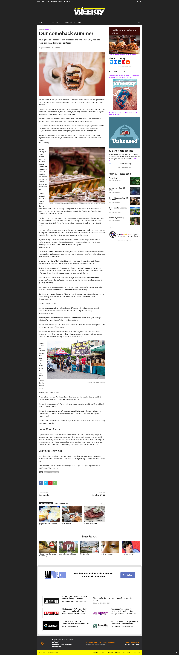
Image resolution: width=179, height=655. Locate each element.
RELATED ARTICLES (46, 503)
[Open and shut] (72, 514)
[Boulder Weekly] (89, 11)
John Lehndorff (47, 47)
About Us (69, 1)
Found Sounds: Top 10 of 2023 (118, 199)
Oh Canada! (84, 554)
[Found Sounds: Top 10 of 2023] (135, 201)
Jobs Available (126, 652)
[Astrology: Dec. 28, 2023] (135, 191)
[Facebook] (134, 1)
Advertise (61, 1)
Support (54, 1)
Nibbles (48, 29)
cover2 (46, 472)
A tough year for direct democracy (47, 555)
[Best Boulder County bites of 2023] (49, 514)
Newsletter (40, 1)
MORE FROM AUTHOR (61, 503)
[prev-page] (102, 503)
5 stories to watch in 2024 (118, 209)
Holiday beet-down (90, 523)
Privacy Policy (136, 652)
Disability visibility (116, 218)
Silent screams (127, 554)
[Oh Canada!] (89, 547)
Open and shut (66, 523)
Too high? (113, 178)
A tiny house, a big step (68, 554)
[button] (139, 22)
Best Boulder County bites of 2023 (48, 523)
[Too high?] (135, 181)
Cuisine (42, 29)
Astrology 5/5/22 (98, 495)
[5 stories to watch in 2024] (135, 211)
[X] (140, 1)
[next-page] (104, 503)
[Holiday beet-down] (94, 514)
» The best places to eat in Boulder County (122, 55)
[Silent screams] (131, 547)
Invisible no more (107, 554)
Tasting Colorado (46, 495)
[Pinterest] (50, 483)
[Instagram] (137, 1)
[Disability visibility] (135, 221)
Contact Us (103, 652)
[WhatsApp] (55, 483)
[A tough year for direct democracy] (48, 547)
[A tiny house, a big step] (68, 547)
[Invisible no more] (110, 547)
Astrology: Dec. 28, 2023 (117, 189)
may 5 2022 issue (54, 472)
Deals (48, 1)
